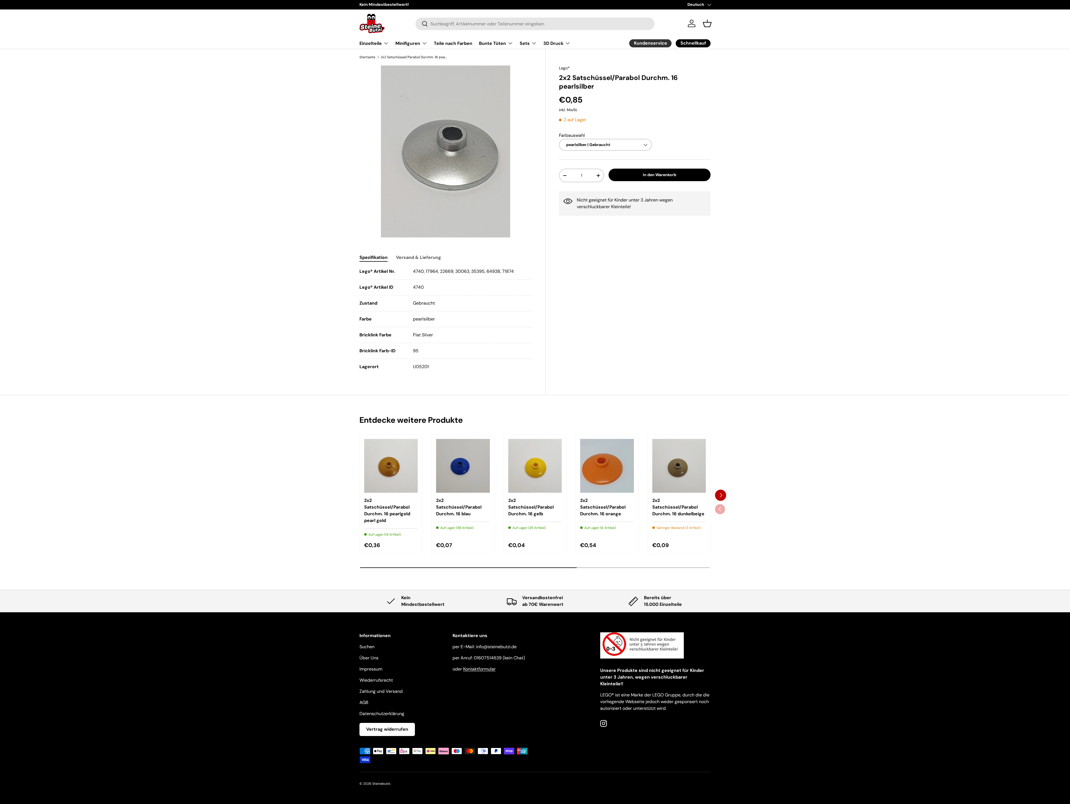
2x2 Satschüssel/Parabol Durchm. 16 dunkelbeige (678, 507)
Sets (525, 43)
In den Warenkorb (659, 175)
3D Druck (553, 43)
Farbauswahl (572, 135)
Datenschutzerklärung (381, 713)
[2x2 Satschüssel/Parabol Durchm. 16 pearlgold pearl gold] (391, 465)
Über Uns (368, 658)
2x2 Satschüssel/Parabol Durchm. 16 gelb (531, 507)
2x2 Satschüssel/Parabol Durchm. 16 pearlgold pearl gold (387, 510)
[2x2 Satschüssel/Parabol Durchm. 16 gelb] (535, 465)
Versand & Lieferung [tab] (418, 257)
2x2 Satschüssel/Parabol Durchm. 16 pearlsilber (414, 57)
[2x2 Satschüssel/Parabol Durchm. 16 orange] (607, 465)
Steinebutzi (381, 783)
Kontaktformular (479, 669)
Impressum (370, 669)
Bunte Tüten (492, 43)
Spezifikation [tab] (373, 257)
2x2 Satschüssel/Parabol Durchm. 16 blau (458, 507)
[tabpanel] (445, 319)
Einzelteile (370, 43)
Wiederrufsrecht (376, 680)
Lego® (564, 68)
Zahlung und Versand (381, 691)
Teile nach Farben (453, 43)
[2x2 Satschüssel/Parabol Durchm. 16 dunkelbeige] (679, 465)
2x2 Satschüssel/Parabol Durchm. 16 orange (603, 507)
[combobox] (535, 23)
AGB (363, 702)
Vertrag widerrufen (387, 729)
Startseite (367, 57)
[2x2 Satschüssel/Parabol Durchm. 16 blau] (463, 465)
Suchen (366, 647)
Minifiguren (407, 43)
